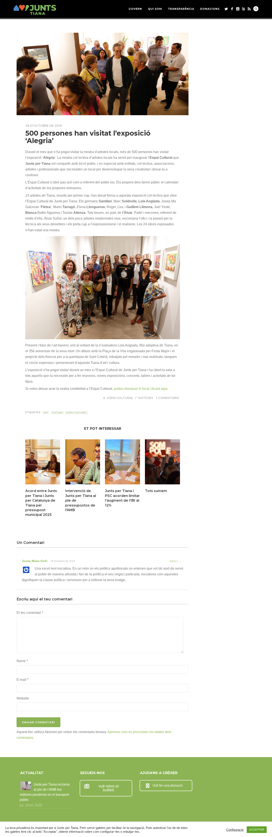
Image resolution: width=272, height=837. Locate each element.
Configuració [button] (235, 829)
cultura (57, 412)
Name (22, 661)
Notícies (145, 398)
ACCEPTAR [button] (256, 829)
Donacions (210, 8)
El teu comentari (30, 612)
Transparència (181, 8)
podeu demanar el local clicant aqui (140, 388)
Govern (135, 8)
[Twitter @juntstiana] (226, 8)
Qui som (155, 8)
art (46, 412)
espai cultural (76, 412)
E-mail (22, 679)
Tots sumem (156, 491)
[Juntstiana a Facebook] (232, 8)
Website (23, 698)
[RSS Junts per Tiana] (249, 8)
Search (255, 8)
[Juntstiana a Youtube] (243, 8)
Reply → (175, 561)
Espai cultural (120, 398)
